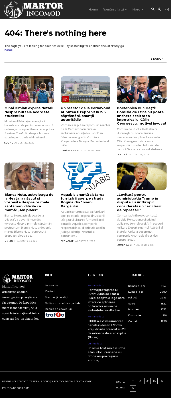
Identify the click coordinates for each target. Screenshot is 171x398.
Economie (67, 241)
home (8, 50)
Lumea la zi (124, 245)
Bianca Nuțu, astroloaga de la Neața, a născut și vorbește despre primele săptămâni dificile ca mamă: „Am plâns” (28, 202)
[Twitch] (155, 381)
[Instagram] (140, 381)
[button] (153, 9)
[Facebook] (133, 381)
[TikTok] (147, 381)
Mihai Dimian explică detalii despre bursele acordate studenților (28, 112)
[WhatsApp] (133, 388)
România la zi (70, 150)
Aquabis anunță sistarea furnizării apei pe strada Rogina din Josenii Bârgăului (82, 200)
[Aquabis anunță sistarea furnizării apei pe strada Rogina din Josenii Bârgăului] (85, 176)
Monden (10, 241)
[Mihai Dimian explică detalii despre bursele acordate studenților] (29, 89)
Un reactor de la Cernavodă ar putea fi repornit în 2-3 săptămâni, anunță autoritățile (85, 114)
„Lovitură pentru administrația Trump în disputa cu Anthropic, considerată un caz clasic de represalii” (139, 202)
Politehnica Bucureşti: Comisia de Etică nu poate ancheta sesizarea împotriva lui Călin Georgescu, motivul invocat (141, 115)
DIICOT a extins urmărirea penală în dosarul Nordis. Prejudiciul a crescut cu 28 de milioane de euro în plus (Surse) (107, 329)
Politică (122, 154)
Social (8, 143)
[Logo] (33, 9)
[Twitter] (162, 381)
